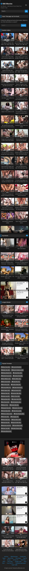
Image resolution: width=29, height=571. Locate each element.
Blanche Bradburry (18, 370)
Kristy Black (6, 399)
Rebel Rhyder (19, 413)
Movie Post (10, 558)
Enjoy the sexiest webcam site (6, 230)
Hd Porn (6, 556)
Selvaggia (15, 416)
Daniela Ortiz (18, 375)
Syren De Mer (17, 422)
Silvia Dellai (6, 419)
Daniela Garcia (7, 375)
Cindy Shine (18, 372)
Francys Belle (7, 387)
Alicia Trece (6, 367)
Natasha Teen (18, 408)
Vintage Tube (18, 561)
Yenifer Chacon (17, 428)
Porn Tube (10, 561)
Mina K (5, 405)
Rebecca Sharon (7, 413)
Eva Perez (6, 384)
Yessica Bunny (7, 431)
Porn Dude (18, 558)
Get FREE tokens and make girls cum (21, 292)
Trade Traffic (14, 564)
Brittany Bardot (7, 372)
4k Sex (9, 560)
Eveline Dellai (16, 384)
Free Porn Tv (10, 563)
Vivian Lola (6, 428)
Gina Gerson (17, 390)
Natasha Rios (6, 408)
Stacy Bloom (16, 419)
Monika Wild (14, 405)
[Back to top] (24, 567)
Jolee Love (6, 396)
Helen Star (6, 393)
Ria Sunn (6, 416)
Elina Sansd (6, 381)
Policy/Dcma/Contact (21, 563)
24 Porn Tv (15, 560)
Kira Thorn (16, 396)
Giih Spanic (6, 390)
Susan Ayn (6, 422)
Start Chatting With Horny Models (21, 283)
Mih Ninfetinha (16, 402)
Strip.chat (2, 231)
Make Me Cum (20, 487)
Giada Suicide (18, 387)
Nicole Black (6, 410)
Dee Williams (6, 378)
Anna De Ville (17, 367)
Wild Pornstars (14, 556)
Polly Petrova (17, 410)
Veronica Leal (7, 425)
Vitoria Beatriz (18, 425)
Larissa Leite (17, 399)
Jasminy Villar (17, 393)
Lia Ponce (6, 402)
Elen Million (17, 378)
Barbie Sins (6, 370)
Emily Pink (16, 381)
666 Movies (7, 3)
